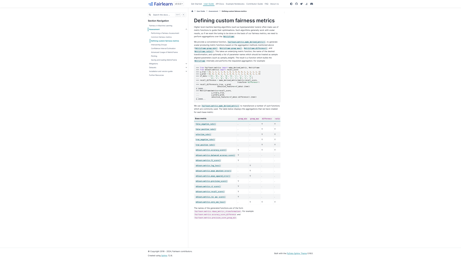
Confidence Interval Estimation (163, 48)
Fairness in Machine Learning (160, 26)
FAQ (266, 4)
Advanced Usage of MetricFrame (164, 52)
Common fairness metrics (161, 37)
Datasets (152, 67)
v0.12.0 (178, 4)
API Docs (220, 4)
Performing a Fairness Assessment (165, 33)
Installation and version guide (161, 71)
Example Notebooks (235, 4)
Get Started (196, 4)
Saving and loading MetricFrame (164, 60)
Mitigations (153, 64)
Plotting (154, 56)
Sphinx (164, 255)
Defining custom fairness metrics (165, 41)
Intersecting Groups (159, 45)
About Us (274, 4)
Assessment (154, 29)
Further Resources (156, 75)
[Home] (192, 11)
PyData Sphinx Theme (297, 253)
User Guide (209, 4)
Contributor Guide (254, 4)
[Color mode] (291, 4)
